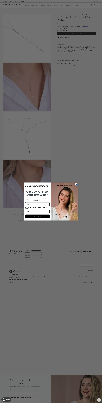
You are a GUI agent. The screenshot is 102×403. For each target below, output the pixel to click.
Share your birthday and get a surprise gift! (36, 208)
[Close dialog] (76, 184)
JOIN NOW (37, 216)
